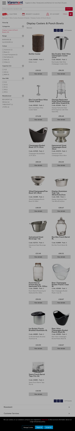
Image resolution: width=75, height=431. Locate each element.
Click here (44, 420)
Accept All (48, 427)
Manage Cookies (28, 427)
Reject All (39, 427)
